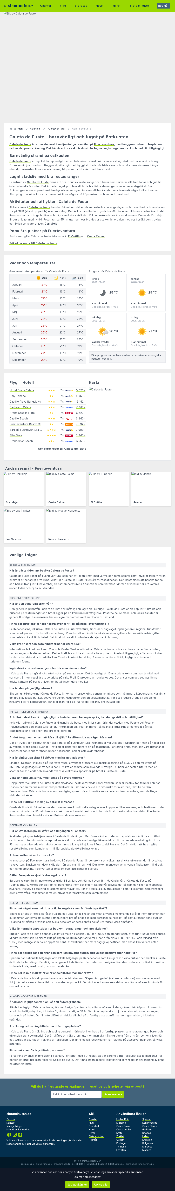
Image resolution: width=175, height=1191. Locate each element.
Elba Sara (16, 435)
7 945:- (80, 435)
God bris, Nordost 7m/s (105, 306)
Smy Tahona (18, 396)
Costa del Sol (123, 1129)
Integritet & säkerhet (18, 1129)
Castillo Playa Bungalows (25, 401)
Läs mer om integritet (87, 1177)
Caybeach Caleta (20, 407)
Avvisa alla (100, 1184)
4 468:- (80, 396)
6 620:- (80, 413)
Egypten (121, 1150)
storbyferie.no (146, 1164)
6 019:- (80, 407)
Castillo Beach (19, 418)
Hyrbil (117, 5)
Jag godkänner (77, 1184)
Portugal (121, 1143)
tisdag (138, 319)
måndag (99, 319)
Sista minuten (140, 5)
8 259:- (80, 441)
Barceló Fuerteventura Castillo (29, 429)
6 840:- (80, 418)
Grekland (147, 1129)
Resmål (163, 5)
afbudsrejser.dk (62, 1164)
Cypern (120, 1139)
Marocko (147, 1146)
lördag (98, 280)
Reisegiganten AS (91, 1161)
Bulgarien (147, 1143)
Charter (46, 5)
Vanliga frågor (14, 1126)
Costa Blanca (149, 1126)
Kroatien (147, 1139)
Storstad (81, 5)
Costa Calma (96, 236)
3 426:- (80, 390)
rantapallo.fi (91, 1164)
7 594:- (80, 424)
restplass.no (27, 1164)
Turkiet (120, 1136)
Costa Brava (123, 1126)
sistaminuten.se (44, 1164)
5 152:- (81, 401)
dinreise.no (131, 1164)
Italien (145, 1136)
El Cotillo (74, 236)
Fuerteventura (104, 144)
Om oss (10, 1119)
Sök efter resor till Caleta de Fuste (33, 243)
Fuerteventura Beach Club (27, 424)
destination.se (116, 1164)
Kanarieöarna (149, 1122)
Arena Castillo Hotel (22, 413)
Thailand (121, 1146)
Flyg (63, 5)
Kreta (119, 1133)
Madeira (146, 1150)
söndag (138, 280)
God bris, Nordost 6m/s (105, 345)
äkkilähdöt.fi (78, 1164)
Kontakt (10, 1122)
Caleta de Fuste (20, 144)
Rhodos (146, 1133)
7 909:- (80, 429)
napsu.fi (103, 1164)
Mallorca (121, 1122)
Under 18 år (122, 1119)
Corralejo (50, 223)
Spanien (146, 1119)
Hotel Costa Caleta (22, 390)
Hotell (100, 5)
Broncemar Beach (21, 441)
